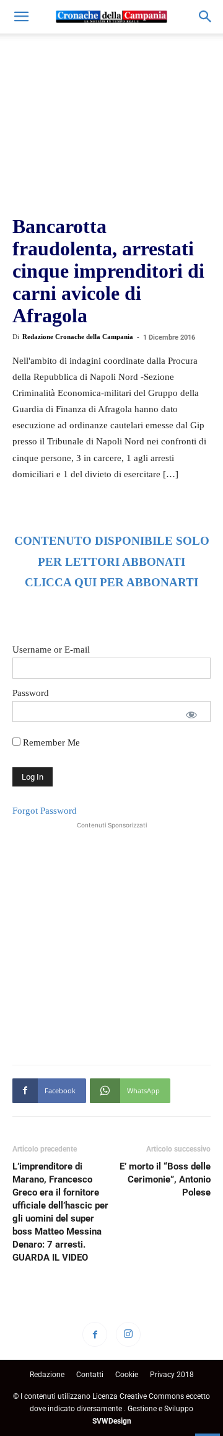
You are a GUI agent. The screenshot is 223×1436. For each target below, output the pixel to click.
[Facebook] (94, 1334)
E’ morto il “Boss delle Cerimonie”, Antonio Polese (165, 1179)
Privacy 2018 (172, 1374)
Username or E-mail (51, 649)
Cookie (126, 1374)
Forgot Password (44, 811)
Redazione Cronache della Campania (77, 336)
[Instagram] (128, 1334)
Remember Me (50, 742)
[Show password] (191, 714)
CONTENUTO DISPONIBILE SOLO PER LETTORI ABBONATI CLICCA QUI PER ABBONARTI (111, 561)
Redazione (47, 1374)
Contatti (89, 1374)
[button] (21, 16)
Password (30, 693)
